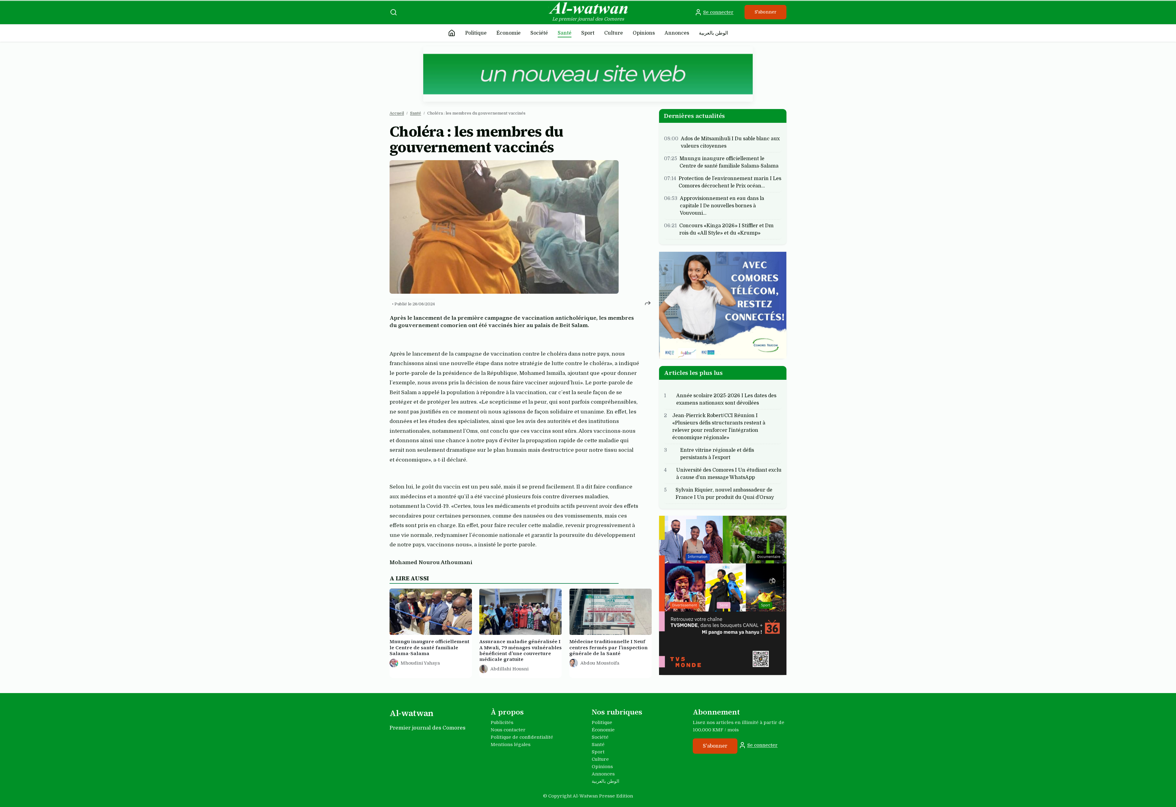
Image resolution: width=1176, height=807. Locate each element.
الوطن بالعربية (713, 33)
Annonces (677, 33)
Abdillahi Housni (509, 669)
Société (539, 33)
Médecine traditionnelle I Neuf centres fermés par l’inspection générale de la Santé (608, 648)
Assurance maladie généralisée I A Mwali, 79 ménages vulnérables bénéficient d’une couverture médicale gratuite (520, 650)
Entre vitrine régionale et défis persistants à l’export (717, 453)
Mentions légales (510, 744)
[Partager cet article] (648, 303)
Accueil (397, 113)
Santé (564, 33)
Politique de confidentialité (522, 737)
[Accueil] (452, 33)
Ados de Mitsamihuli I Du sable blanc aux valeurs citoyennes (730, 142)
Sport (587, 33)
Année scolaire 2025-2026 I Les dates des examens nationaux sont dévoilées (726, 399)
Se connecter (718, 12)
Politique (476, 33)
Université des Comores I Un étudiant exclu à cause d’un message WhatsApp (729, 473)
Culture (613, 33)
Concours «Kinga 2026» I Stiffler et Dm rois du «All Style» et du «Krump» (726, 229)
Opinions (644, 33)
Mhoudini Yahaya (420, 663)
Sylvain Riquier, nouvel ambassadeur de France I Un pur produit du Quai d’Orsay (725, 493)
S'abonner (765, 11)
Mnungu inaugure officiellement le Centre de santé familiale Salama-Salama (429, 648)
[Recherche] (394, 12)
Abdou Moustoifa (599, 663)
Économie (508, 33)
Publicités (502, 722)
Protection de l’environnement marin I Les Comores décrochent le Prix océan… (730, 182)
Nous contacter (508, 730)
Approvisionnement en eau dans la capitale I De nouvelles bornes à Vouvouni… (722, 206)
